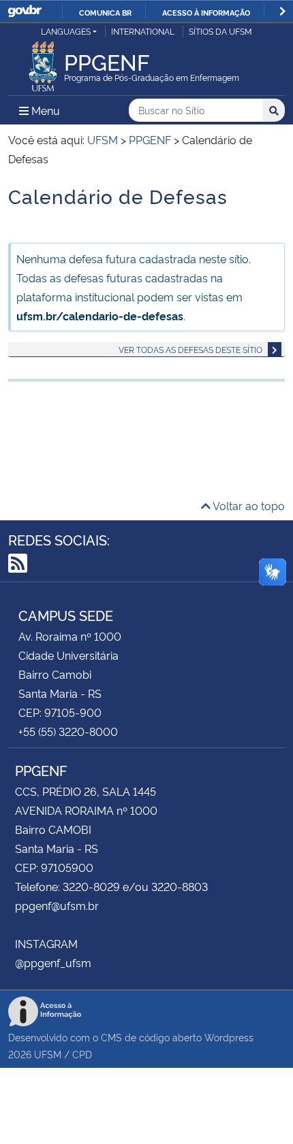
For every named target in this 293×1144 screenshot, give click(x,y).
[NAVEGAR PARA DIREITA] (282, 11)
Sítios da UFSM (220, 31)
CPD (82, 1053)
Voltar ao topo (248, 505)
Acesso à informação (206, 12)
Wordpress (228, 1036)
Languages (66, 31)
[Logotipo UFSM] (43, 62)
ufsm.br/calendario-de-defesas (99, 315)
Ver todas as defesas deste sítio (190, 349)
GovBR (24, 11)
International (142, 31)
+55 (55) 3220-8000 (68, 731)
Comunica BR (105, 12)
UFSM (47, 1053)
